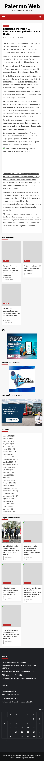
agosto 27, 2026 (8, 559)
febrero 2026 (7, 451)
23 (34, 732)
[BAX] (22, 346)
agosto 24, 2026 (8, 643)
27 (16, 736)
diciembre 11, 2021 (30, 275)
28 (22, 736)
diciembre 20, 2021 (9, 279)
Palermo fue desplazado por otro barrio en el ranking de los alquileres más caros (11, 313)
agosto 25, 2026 (29, 601)
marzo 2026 (7, 449)
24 (39, 732)
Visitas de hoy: (7, 691)
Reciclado (27, 541)
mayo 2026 (7, 444)
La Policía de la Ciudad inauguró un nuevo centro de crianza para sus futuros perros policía (11, 550)
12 (10, 727)
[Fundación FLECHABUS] (22, 412)
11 (4, 727)
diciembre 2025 (8, 457)
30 (34, 736)
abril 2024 (6, 509)
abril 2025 (6, 478)
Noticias (6, 26)
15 (28, 727)
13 (16, 727)
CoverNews (19, 758)
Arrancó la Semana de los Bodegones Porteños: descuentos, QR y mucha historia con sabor (11, 634)
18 (4, 732)
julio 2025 (6, 470)
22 (28, 732)
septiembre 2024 (9, 496)
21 (22, 732)
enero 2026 (7, 454)
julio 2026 (6, 438)
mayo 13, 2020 (19, 38)
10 (39, 723)
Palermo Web (22, 6)
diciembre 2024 (8, 488)
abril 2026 (6, 446)
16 (34, 727)
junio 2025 (6, 472)
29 (28, 736)
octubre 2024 (8, 493)
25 (4, 736)
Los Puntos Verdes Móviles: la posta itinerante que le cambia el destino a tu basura (32, 550)
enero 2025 (7, 485)
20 (16, 732)
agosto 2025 (7, 467)
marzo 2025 (7, 480)
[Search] (40, 17)
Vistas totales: (7, 695)
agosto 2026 (7, 436)
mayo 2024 (7, 506)
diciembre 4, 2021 (9, 322)
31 (39, 736)
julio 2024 (6, 501)
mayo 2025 (7, 475)
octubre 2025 (8, 462)
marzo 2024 (7, 511)
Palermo (6, 541)
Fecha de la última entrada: (12, 702)
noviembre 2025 (9, 459)
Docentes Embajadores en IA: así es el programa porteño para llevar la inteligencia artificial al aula (32, 592)
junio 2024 (6, 504)
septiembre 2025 (9, 465)
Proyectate (7, 583)
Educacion (28, 583)
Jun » (8, 741)
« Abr (3, 741)
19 (10, 732)
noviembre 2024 (9, 491)
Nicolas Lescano (8, 557)
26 (10, 736)
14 (22, 727)
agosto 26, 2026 (29, 559)
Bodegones (7, 625)
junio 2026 (6, 441)
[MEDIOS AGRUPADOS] (22, 379)
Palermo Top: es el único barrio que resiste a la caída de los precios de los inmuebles (10, 270)
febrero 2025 (7, 483)
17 (39, 727)
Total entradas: (8, 698)
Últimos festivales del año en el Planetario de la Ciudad (32, 268)
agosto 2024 (7, 498)
